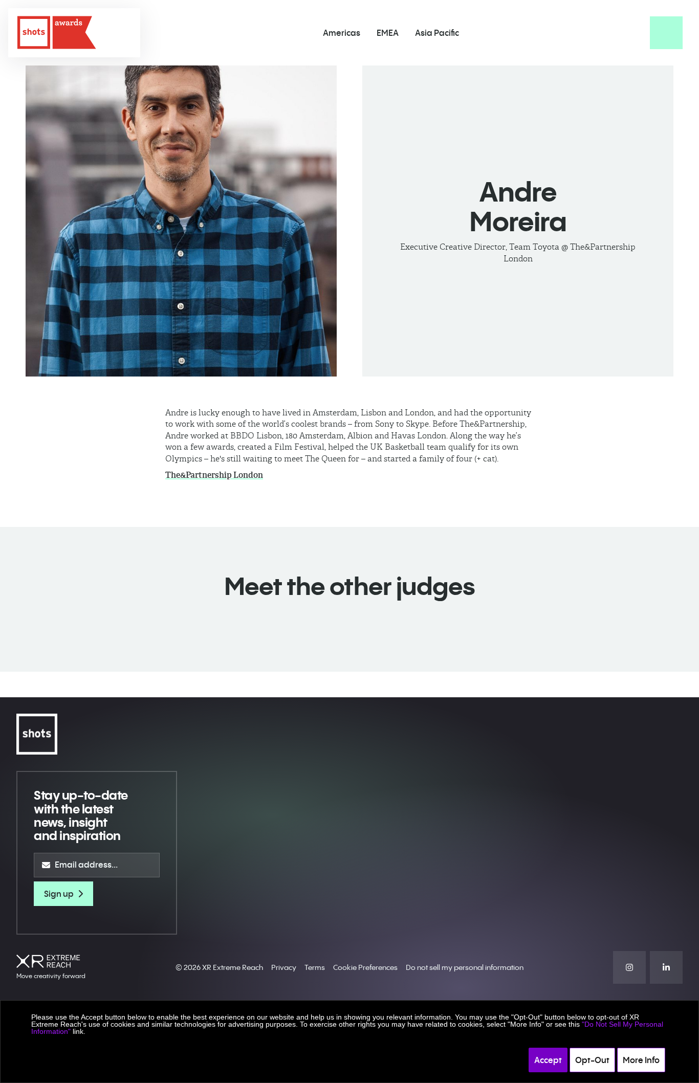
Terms (314, 967)
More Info (641, 1060)
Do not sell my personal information (464, 967)
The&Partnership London (214, 475)
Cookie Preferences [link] (365, 967)
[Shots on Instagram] (629, 967)
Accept (548, 1060)
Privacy (283, 967)
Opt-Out (592, 1060)
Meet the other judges (349, 586)
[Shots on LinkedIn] (666, 967)
